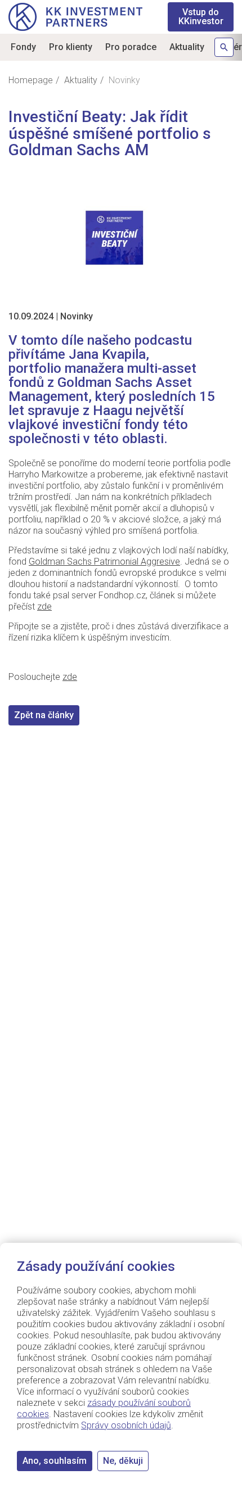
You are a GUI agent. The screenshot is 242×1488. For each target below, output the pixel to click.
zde (44, 606)
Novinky (76, 316)
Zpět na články (44, 715)
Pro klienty (70, 47)
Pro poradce (130, 47)
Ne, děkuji (123, 1460)
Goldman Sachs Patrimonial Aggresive (104, 561)
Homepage (30, 80)
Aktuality (186, 47)
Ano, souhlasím (55, 1460)
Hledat (224, 47)
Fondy (23, 47)
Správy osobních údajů (126, 1425)
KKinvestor (200, 16)
